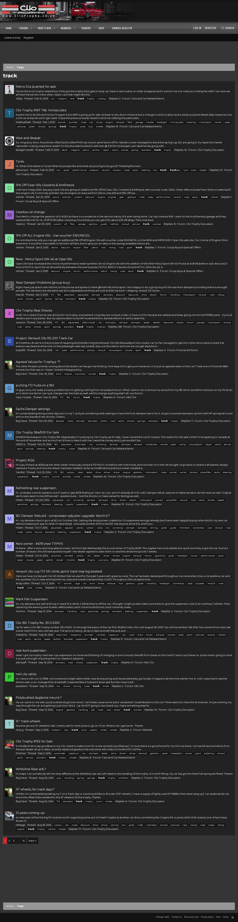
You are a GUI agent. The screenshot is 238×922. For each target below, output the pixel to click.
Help (218, 917)
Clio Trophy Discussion (210, 149)
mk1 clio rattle (26, 674)
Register (29, 37)
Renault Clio (107, 342)
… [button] (18, 840)
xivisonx (20, 322)
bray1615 (20, 350)
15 (23, 840)
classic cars (60, 94)
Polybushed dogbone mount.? (39, 697)
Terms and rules (191, 917)
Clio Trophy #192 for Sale (34, 741)
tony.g (19, 729)
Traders (86, 28)
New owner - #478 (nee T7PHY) (39, 543)
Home (9, 28)
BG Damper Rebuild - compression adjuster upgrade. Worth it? (63, 516)
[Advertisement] (119, 53)
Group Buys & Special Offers (42, 201)
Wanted (147, 729)
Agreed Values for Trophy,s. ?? (38, 362)
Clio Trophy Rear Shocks (34, 310)
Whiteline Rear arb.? (31, 769)
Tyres (20, 161)
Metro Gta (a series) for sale (36, 86)
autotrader (80, 444)
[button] (31, 28)
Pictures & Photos (187, 350)
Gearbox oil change (30, 212)
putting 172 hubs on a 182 (35, 385)
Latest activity (12, 37)
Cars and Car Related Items (147, 98)
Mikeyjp (20, 824)
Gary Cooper (23, 397)
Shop (101, 28)
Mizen (19, 499)
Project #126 (25, 460)
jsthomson (22, 169)
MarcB (20, 294)
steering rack (40, 607)
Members (66, 28)
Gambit (20, 472)
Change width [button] (162, 917)
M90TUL (21, 444)
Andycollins (22, 583)
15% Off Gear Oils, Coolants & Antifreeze (45, 185)
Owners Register (122, 28)
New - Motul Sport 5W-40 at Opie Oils (44, 259)
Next (31, 840)
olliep (19, 98)
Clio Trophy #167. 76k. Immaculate (41, 110)
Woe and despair (28, 138)
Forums (23, 28)
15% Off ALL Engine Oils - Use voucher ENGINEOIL (53, 235)
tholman (21, 753)
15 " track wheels (28, 721)
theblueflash (23, 122)
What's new (44, 28)
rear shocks (54, 314)
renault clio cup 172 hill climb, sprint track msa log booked (59, 571)
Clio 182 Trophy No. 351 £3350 (38, 623)
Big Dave (21, 373)
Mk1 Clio (139, 686)
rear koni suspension (31, 650)
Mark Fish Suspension (32, 599)
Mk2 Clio (131, 397)
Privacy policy (207, 917)
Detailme (21, 634)
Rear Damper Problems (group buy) (43, 282)
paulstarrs (22, 686)
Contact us (177, 917)
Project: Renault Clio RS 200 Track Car (44, 338)
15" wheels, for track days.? (35, 789)
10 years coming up (30, 813)
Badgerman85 (24, 149)
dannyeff (21, 662)
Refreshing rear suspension (36, 488)
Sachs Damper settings (33, 409)
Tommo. (21, 611)
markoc (20, 223)
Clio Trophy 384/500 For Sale (37, 432)
